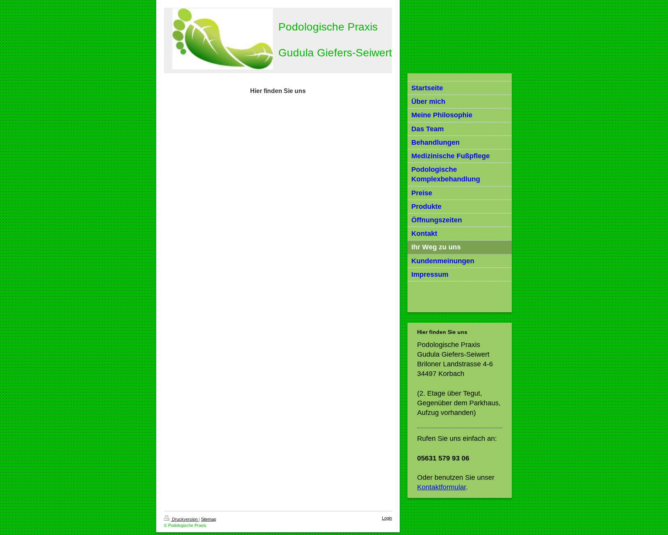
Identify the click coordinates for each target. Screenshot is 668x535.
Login (387, 518)
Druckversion (185, 519)
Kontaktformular (441, 487)
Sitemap (208, 519)
